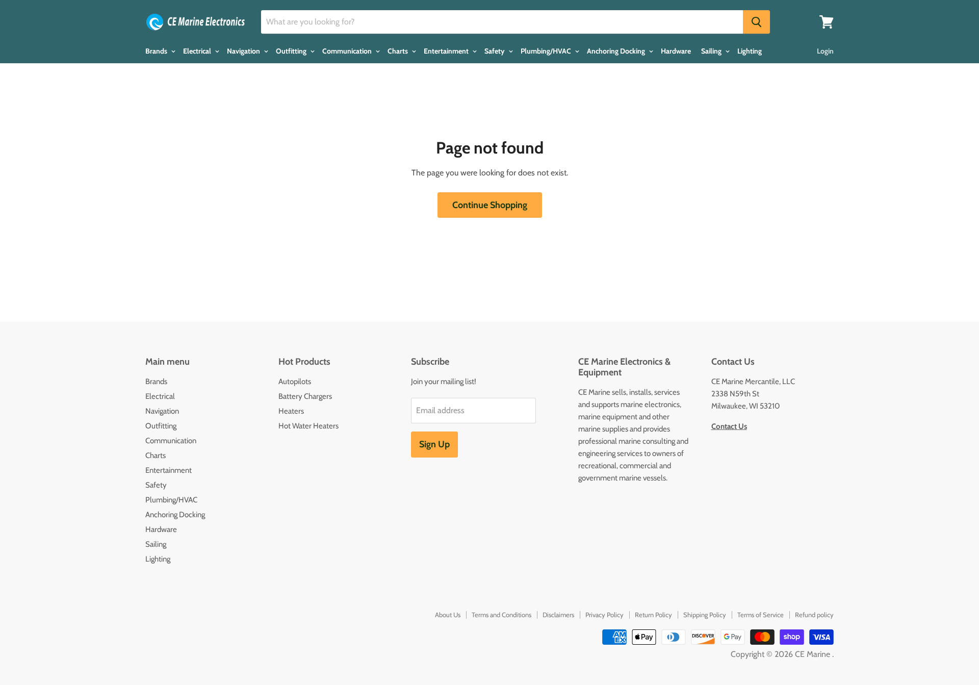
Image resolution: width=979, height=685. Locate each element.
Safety (495, 51)
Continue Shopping (489, 205)
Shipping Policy (704, 615)
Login (825, 51)
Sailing (712, 51)
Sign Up (434, 444)
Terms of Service (760, 615)
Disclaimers (558, 615)
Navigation (244, 51)
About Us (447, 615)
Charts (398, 51)
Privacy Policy (604, 615)
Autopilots (294, 381)
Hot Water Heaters (308, 425)
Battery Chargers (305, 396)
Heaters (291, 411)
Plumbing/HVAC (547, 51)
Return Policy (653, 615)
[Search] (756, 22)
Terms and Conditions (501, 615)
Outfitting (292, 51)
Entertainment (447, 51)
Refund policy (814, 615)
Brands (157, 51)
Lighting (749, 51)
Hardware (676, 51)
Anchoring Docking (617, 51)
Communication (347, 51)
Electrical (198, 51)
